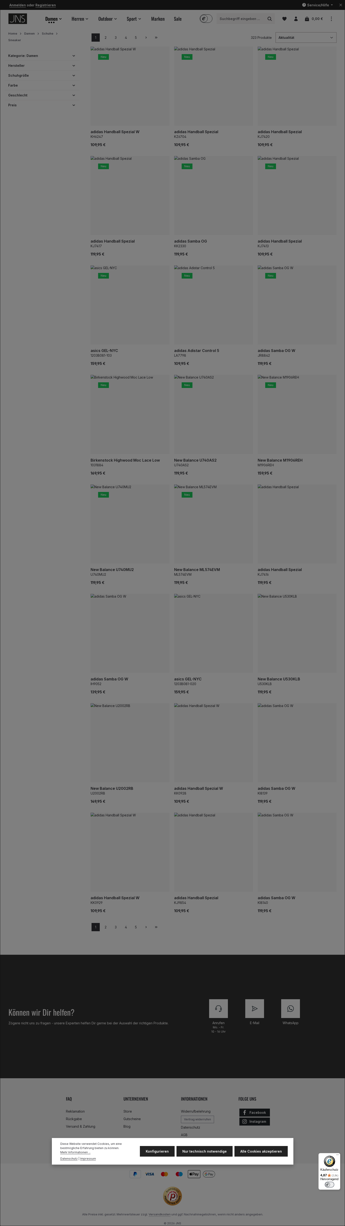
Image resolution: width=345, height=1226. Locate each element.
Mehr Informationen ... (75, 1152)
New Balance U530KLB (279, 679)
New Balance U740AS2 (195, 460)
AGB (184, 1135)
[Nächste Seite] (146, 37)
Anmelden (17, 5)
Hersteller (16, 66)
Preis (12, 105)
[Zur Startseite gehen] (17, 18)
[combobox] (241, 18)
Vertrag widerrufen (197, 1119)
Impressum (88, 1158)
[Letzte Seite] (156, 37)
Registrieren (45, 5)
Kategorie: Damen (23, 56)
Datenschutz (190, 1127)
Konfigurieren (157, 1151)
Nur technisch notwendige (204, 1151)
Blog (126, 1126)
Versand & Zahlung (80, 1126)
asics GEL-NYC (104, 350)
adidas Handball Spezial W (115, 131)
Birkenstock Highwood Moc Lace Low (125, 460)
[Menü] (337, 1156)
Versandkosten (160, 1214)
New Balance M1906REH (280, 460)
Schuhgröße (18, 75)
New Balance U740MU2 (112, 569)
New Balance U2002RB (112, 788)
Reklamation (75, 1111)
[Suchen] (270, 18)
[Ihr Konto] (296, 18)
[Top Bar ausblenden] (340, 5)
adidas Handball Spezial (196, 131)
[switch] (329, 1184)
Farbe (13, 85)
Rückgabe (74, 1119)
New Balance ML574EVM (197, 569)
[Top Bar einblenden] (331, 18)
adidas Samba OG (190, 241)
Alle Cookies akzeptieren (261, 1151)
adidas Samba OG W (276, 350)
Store (127, 1111)
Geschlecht (17, 95)
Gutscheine (132, 1119)
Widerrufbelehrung (196, 1111)
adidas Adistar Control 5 (196, 350)
